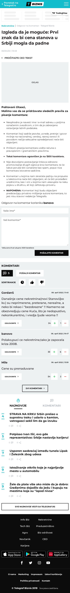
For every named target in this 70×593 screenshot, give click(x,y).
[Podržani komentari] (32, 282)
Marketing (23, 574)
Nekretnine (7, 25)
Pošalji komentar (29, 273)
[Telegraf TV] (48, 563)
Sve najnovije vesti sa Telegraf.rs (35, 506)
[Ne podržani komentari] (42, 282)
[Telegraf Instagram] (39, 563)
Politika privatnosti (30, 581)
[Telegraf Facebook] (22, 563)
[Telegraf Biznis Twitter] (30, 563)
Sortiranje (8, 282)
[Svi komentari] (22, 282)
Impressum (36, 574)
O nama (12, 574)
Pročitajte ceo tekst (16, 58)
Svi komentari (35, 388)
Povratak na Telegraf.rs (11, 4)
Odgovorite (11, 322)
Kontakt (46, 581)
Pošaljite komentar (51, 253)
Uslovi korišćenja (53, 574)
